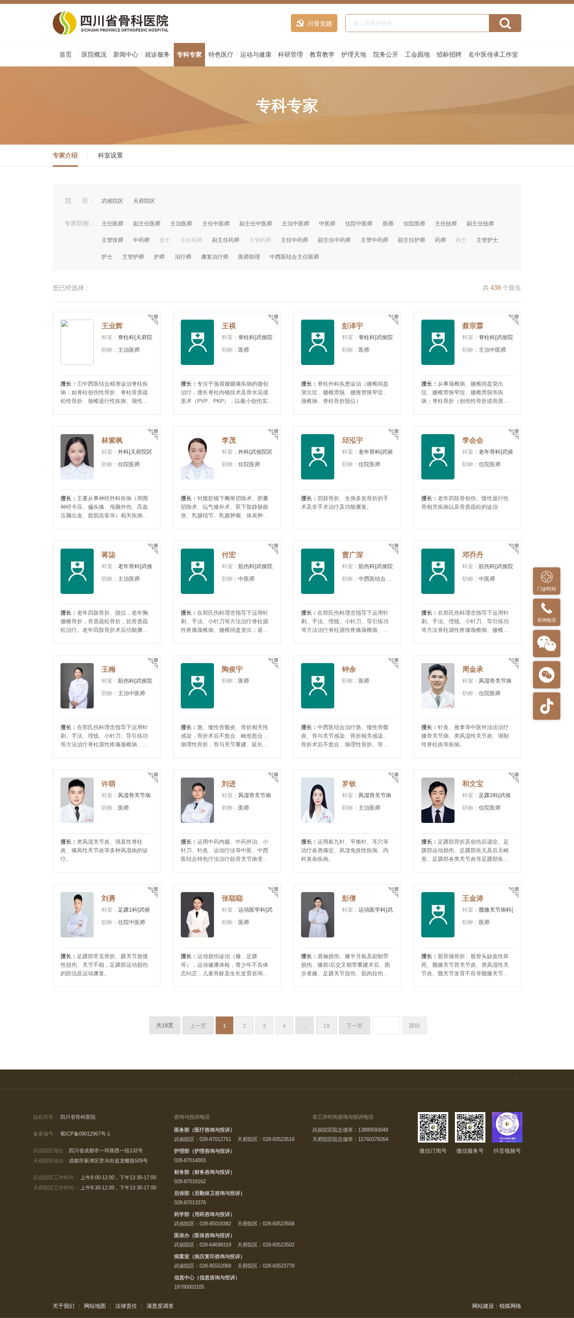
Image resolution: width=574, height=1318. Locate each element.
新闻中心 (125, 54)
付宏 (229, 555)
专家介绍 (65, 155)
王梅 (109, 669)
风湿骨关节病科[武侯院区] (510, 681)
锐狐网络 (510, 1306)
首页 (65, 54)
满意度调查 (160, 1306)
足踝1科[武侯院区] (140, 910)
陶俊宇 (232, 669)
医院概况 (94, 54)
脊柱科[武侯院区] (259, 337)
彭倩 (349, 898)
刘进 (229, 784)
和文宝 (472, 784)
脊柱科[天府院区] (138, 337)
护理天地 (353, 54)
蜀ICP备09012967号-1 (85, 1134)
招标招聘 (449, 54)
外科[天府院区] (136, 452)
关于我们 (64, 1306)
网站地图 (95, 1306)
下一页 (354, 1026)
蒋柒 (109, 555)
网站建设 (483, 1306)
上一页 (198, 1026)
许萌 (109, 784)
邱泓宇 (352, 440)
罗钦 (349, 784)
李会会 (472, 440)
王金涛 (472, 898)
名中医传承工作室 (493, 54)
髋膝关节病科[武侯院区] (508, 910)
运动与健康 (255, 54)
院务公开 (385, 54)
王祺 (229, 326)
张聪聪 (232, 898)
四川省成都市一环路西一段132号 (106, 1150)
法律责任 (126, 1306)
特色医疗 (221, 54)
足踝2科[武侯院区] (501, 795)
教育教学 (322, 54)
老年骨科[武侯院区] (381, 452)
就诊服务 (157, 54)
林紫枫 (112, 440)
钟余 (349, 669)
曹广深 (352, 555)
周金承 (472, 669)
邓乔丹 (472, 555)
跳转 (414, 1025)
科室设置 (110, 155)
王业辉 (112, 326)
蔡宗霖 (472, 326)
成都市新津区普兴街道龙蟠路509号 (108, 1161)
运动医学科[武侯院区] (264, 910)
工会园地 (417, 54)
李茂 (229, 440)
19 (326, 1026)
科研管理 (290, 54)
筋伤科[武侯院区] (259, 566)
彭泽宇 (352, 326)
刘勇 (109, 898)
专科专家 (189, 54)
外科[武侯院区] (256, 452)
